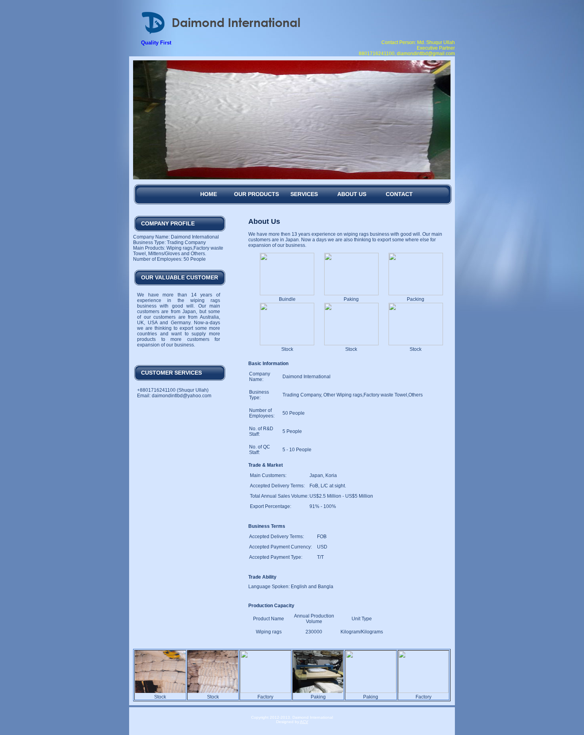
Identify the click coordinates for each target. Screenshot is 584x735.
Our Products (256, 194)
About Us (351, 194)
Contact (399, 194)
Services (304, 194)
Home (208, 194)
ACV (304, 722)
